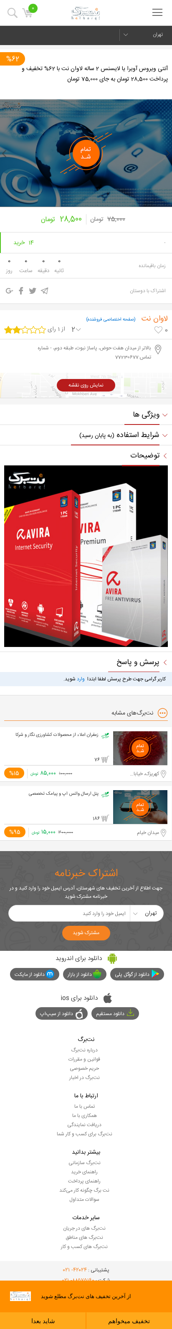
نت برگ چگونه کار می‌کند (84, 1190)
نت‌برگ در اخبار (84, 1078)
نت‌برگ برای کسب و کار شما (84, 1134)
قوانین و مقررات (84, 1059)
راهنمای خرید (84, 1172)
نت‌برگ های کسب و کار (84, 1247)
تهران (158, 34)
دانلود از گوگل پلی (132, 974)
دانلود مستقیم (110, 1014)
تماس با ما (84, 1106)
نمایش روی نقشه (86, 385)
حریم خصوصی (84, 1068)
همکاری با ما (84, 1116)
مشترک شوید (86, 933)
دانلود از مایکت (30, 974)
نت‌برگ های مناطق (84, 1237)
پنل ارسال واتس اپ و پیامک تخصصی (64, 794)
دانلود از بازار (80, 974)
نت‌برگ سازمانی (84, 1163)
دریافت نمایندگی (84, 1125)
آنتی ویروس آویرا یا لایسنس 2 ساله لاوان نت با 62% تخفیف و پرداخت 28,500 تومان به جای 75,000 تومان (95, 74)
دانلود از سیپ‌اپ (56, 1014)
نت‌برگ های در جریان (84, 1228)
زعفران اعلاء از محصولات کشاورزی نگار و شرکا (57, 735)
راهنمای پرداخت (84, 1181)
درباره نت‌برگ (84, 1050)
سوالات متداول (84, 1199)
